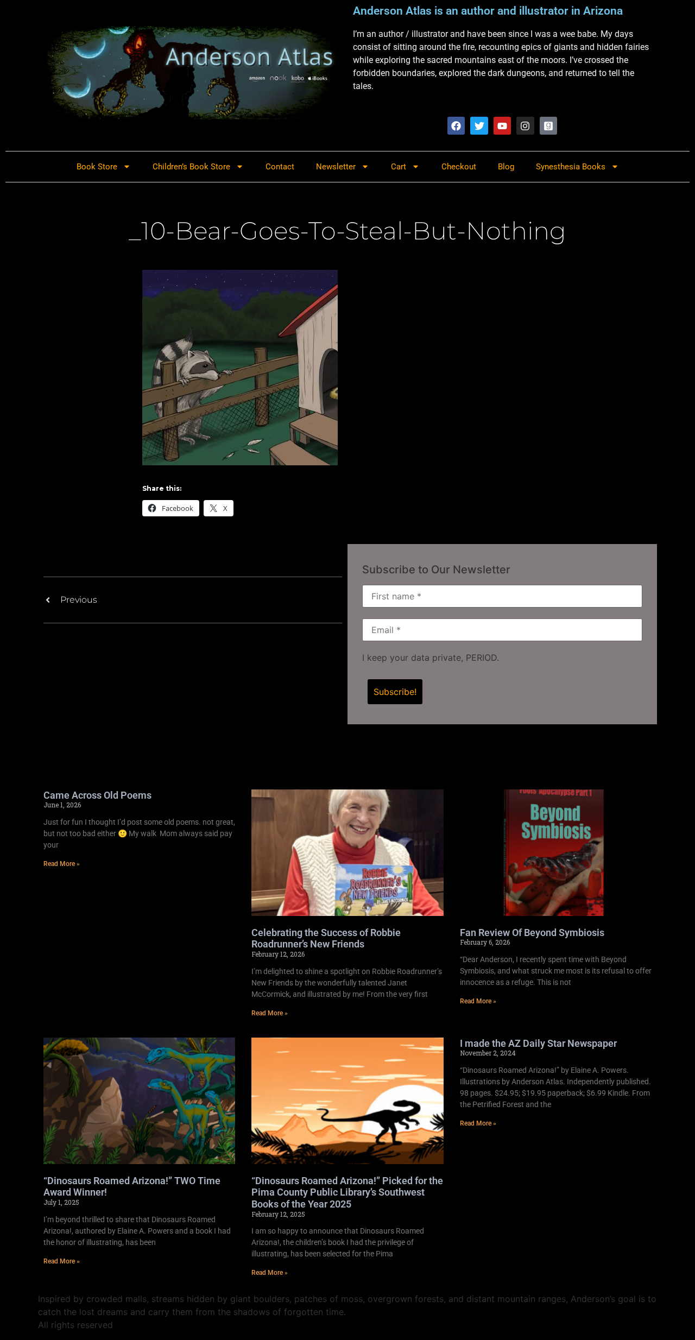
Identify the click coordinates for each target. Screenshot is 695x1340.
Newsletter (336, 167)
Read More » (61, 864)
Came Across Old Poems (97, 795)
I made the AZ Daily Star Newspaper (538, 1043)
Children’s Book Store (191, 167)
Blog (506, 167)
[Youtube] (502, 125)
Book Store (97, 167)
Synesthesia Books (570, 167)
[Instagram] (525, 125)
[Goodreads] (548, 125)
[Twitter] (479, 125)
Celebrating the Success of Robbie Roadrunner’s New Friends (326, 938)
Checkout (458, 167)
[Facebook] (456, 125)
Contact (280, 167)
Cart (398, 167)
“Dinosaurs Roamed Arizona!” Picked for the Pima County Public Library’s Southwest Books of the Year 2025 (347, 1192)
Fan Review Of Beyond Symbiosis (532, 932)
